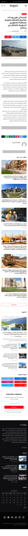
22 (24, 502)
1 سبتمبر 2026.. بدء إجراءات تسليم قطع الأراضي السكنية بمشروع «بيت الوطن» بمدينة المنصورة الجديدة (14, 201)
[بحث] (2, 5)
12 (10, 498)
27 (6, 502)
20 (6, 500)
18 (14, 500)
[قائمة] (26, 5)
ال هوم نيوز (24, 14)
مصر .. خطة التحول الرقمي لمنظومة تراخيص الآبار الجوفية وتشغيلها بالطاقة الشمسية (15, 333)
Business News (15, 31)
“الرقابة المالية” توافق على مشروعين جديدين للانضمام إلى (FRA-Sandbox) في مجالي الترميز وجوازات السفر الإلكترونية (9, 346)
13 (6, 498)
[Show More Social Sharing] (2, 37)
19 (10, 500)
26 (10, 502)
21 (3, 500)
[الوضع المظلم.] (4, 5)
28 (3, 502)
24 (17, 502)
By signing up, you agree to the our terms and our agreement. (13, 411)
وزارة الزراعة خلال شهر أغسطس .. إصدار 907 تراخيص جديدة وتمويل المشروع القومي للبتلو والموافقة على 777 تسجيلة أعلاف (10, 356)
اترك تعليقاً (14, 305)
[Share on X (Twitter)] (15, 37)
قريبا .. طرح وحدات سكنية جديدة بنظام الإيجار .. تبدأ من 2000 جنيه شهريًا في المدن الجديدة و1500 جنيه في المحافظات (15, 177)
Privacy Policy (13, 412)
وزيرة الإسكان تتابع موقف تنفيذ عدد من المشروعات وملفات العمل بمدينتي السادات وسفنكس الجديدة (15, 295)
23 (21, 502)
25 (14, 502)
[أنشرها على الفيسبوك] (23, 37)
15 (24, 500)
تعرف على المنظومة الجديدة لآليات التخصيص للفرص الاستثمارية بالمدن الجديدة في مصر (15, 224)
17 (17, 500)
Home (25, 10)
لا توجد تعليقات (22, 33)
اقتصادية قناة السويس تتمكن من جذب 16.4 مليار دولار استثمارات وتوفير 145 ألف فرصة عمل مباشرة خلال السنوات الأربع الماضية (9, 366)
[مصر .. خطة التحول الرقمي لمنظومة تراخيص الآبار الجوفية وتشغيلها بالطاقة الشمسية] (14, 323)
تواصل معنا (24, 448)
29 (24, 505)
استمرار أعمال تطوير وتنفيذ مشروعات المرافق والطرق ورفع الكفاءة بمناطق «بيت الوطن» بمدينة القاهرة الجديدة (15, 271)
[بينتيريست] (8, 37)
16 (21, 500)
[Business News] (14, 5)
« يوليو (25, 507)
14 (3, 498)
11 (14, 498)
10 (17, 498)
